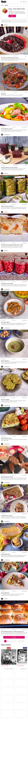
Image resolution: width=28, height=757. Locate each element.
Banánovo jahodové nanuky (7, 476)
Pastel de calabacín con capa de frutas (9, 167)
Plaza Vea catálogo (5, 665)
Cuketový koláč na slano (6, 438)
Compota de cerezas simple (7, 283)
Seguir (12, 15)
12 (19, 641)
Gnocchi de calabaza (5, 322)
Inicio (2, 5)
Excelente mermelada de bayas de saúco (10, 57)
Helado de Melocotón (5, 554)
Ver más (14, 637)
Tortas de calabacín (5, 399)
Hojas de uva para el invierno (7, 206)
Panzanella (3, 93)
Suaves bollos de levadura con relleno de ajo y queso (12, 631)
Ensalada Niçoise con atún (6, 128)
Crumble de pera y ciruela (6, 515)
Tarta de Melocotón (5, 592)
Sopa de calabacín (5, 360)
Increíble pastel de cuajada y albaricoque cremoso (12, 244)
